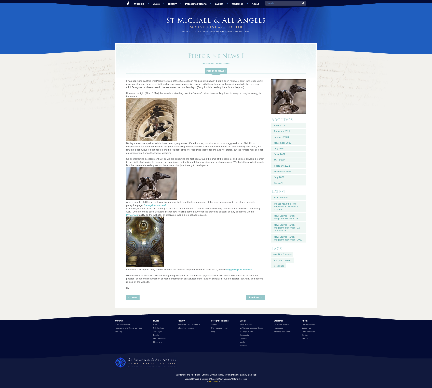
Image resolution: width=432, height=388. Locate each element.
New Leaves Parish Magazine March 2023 (286, 217)
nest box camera (282, 254)
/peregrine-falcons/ (155, 205)
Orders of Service (281, 324)
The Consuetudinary (123, 324)
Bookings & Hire (246, 331)
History (172, 3)
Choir (155, 324)
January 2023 (281, 137)
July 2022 (279, 148)
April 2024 (279, 125)
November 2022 (282, 142)
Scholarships (158, 328)
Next (134, 297)
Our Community (308, 331)
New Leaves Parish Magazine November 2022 (288, 238)
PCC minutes (281, 197)
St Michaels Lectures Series (251, 328)
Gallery (214, 324)
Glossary (118, 331)
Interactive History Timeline (189, 324)
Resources (278, 328)
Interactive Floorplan (186, 328)
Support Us (306, 328)
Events (219, 3)
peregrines (278, 265)
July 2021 (279, 177)
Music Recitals (246, 324)
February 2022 (282, 165)
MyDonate (132, 214)
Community (244, 335)
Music (156, 3)
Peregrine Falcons (196, 3)
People (156, 335)
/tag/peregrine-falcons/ (239, 269)
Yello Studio (213, 382)
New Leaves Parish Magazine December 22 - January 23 (287, 227)
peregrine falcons (282, 260)
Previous (254, 297)
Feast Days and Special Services (128, 328)
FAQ (213, 331)
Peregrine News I (216, 70)
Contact (305, 335)
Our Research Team (219, 328)
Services (243, 346)
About (255, 3)
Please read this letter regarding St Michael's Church (286, 206)
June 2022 (279, 154)
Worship (139, 3)
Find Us (305, 339)
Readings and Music (282, 331)
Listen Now (157, 342)
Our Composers (160, 339)
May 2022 (279, 160)
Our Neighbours (308, 324)
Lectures (243, 339)
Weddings (237, 3)
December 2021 (282, 171)
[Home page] (146, 363)
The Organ (157, 331)
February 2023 (282, 131)
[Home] (128, 2)
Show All (278, 183)
